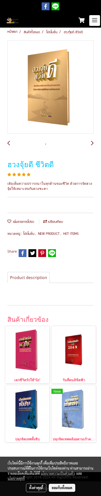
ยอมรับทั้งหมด (62, 487)
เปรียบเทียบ (55, 222)
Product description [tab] (28, 277)
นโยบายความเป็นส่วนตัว (58, 473)
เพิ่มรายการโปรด (22, 222)
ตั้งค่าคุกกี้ (36, 487)
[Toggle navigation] (94, 20)
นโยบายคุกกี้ (16, 478)
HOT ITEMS (70, 234)
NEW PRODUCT (49, 234)
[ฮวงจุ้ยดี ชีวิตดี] (50, 87)
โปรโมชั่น (29, 234)
